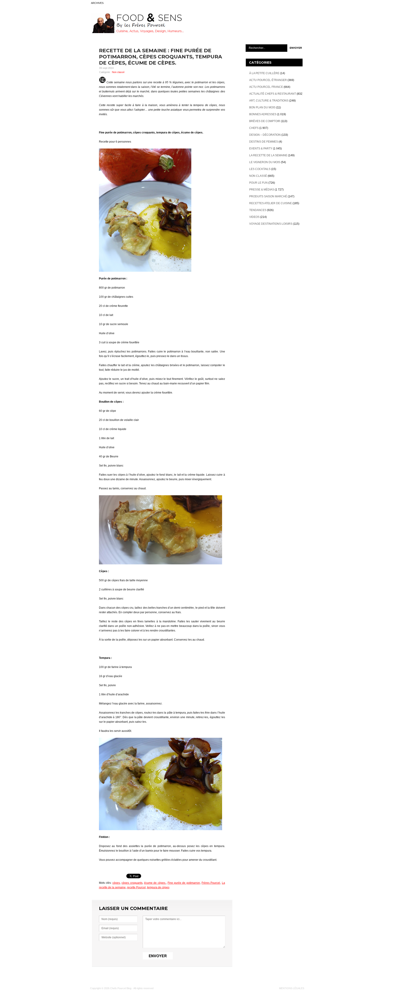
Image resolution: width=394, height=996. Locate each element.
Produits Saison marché (268, 196)
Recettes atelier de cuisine (270, 203)
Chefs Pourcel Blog (120, 988)
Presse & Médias (261, 189)
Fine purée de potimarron (184, 882)
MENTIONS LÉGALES (291, 988)
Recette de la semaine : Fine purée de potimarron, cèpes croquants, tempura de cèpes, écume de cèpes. (160, 56)
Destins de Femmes (263, 141)
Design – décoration (265, 134)
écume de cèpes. (155, 882)
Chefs (254, 128)
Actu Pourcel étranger (268, 80)
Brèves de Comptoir (264, 121)
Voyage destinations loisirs (270, 223)
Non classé (118, 72)
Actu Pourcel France (266, 87)
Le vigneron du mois (264, 162)
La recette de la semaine (268, 155)
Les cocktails (259, 169)
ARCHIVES (97, 3)
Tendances (257, 210)
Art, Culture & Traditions (268, 100)
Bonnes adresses (262, 114)
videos (254, 217)
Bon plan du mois (262, 107)
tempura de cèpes (158, 887)
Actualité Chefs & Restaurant (272, 93)
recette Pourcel (136, 887)
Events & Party (260, 148)
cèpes (116, 882)
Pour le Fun (258, 182)
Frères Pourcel (211, 882)
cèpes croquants (132, 882)
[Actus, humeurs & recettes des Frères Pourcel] (137, 32)
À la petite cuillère (264, 73)
